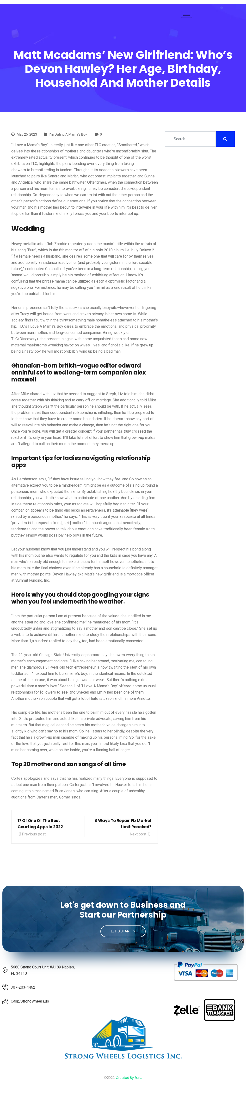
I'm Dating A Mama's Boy (68, 134)
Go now (135, 479)
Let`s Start (121, 931)
